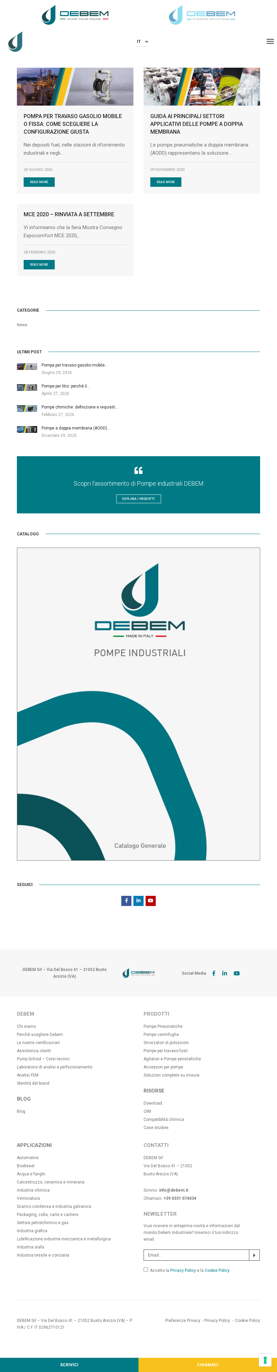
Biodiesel (25, 1166)
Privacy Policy (183, 1270)
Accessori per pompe (163, 1067)
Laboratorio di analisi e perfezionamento (54, 1067)
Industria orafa (30, 1247)
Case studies (156, 1127)
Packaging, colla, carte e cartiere (47, 1214)
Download (153, 1103)
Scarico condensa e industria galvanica (54, 1206)
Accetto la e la (190, 1270)
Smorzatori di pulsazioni (166, 1042)
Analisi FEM (28, 1075)
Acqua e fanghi (31, 1174)
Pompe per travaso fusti (166, 1050)
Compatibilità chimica (164, 1119)
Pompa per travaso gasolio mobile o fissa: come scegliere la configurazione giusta (73, 124)
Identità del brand (33, 1083)
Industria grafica (32, 1231)
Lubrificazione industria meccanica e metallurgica (64, 1239)
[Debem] (15, 41)
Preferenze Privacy (182, 1320)
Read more (39, 182)
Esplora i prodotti (138, 499)
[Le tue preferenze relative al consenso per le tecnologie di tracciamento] (265, 1360)
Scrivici (69, 1365)
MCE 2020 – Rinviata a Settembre (69, 214)
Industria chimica (33, 1190)
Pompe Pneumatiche (163, 1026)
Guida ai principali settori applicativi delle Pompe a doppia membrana (196, 124)
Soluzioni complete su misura (171, 1075)
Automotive (28, 1157)
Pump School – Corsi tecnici (43, 1059)
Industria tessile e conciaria (43, 1255)
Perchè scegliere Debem (40, 1034)
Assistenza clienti (34, 1050)
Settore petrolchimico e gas (43, 1222)
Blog (21, 1111)
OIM (147, 1111)
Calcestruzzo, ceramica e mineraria (50, 1182)
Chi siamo (26, 1026)
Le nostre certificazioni (38, 1042)
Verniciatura (28, 1198)
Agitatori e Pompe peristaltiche (172, 1059)
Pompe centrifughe (161, 1034)
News (22, 325)
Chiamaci (208, 1365)
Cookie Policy (217, 1270)
